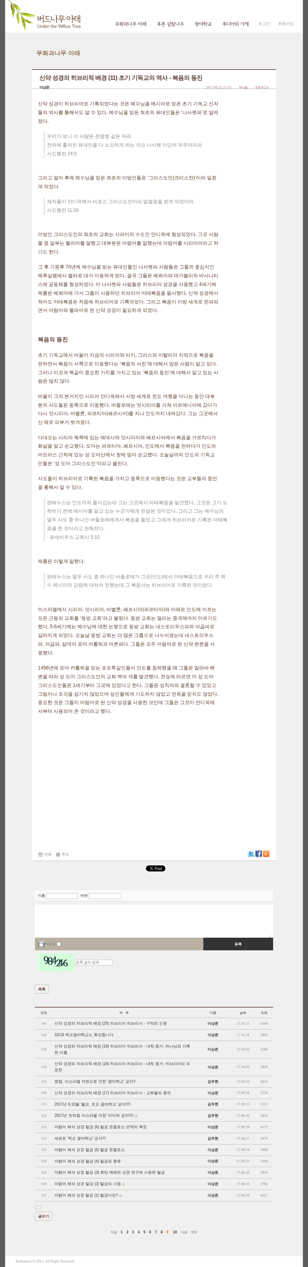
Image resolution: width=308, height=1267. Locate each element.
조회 (264, 1012)
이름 (42, 895)
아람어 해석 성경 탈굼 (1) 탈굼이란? (88, 1195)
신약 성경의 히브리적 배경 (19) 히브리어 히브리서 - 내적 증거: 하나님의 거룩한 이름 (122, 1049)
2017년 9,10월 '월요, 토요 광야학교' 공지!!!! (92, 1104)
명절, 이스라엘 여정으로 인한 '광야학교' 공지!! (95, 1081)
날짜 (243, 1012)
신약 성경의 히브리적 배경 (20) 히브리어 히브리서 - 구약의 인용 (110, 1023)
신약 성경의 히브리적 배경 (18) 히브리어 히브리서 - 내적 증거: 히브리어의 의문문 (122, 1066)
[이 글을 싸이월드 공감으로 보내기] (266, 853)
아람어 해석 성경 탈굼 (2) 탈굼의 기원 (89, 1184)
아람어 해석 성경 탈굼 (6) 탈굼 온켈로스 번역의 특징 (100, 1127)
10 (175, 1232)
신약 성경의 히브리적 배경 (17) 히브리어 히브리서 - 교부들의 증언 (112, 1093)
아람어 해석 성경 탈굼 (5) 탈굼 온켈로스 (89, 1149)
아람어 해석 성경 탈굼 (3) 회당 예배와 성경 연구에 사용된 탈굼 (109, 1172)
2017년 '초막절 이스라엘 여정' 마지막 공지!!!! (95, 1115)
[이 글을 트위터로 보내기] (251, 853)
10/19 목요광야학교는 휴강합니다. (84, 1035)
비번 (85, 895)
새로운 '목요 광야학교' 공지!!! (80, 1138)
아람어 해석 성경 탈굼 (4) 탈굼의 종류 (87, 1161)
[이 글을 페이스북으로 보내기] (258, 853)
